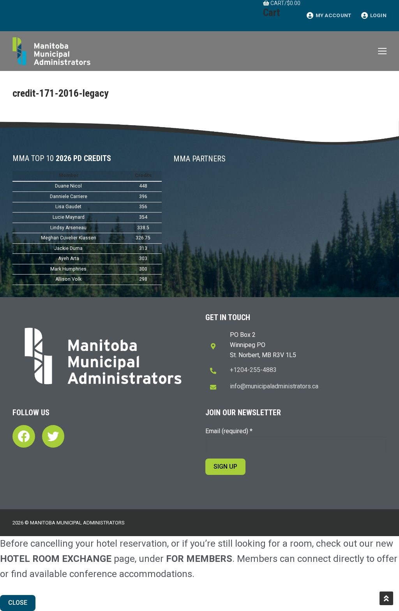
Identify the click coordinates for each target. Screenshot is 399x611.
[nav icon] (382, 51)
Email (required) (228, 431)
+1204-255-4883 (253, 370)
